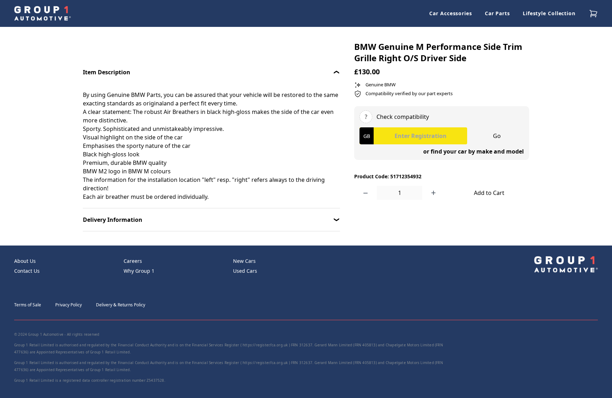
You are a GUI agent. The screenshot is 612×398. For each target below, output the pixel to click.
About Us (25, 261)
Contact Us (27, 270)
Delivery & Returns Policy (120, 305)
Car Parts (497, 13)
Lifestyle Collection (549, 13)
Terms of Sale (27, 305)
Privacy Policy (68, 305)
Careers (133, 261)
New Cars (244, 261)
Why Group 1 (139, 270)
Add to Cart (489, 193)
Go (497, 136)
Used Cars (245, 270)
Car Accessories (450, 13)
